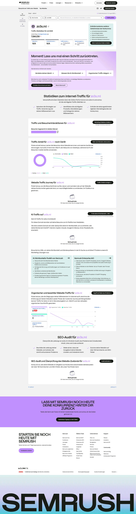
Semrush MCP (79, 437)
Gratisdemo (65, 446)
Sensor (78, 458)
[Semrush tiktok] (22, 468)
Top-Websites (79, 453)
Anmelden (99, 3)
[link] (28, 8)
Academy (106, 440)
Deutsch (114, 471)
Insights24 (78, 446)
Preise (51, 3)
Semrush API (107, 442)
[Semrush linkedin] (19, 468)
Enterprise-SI (79, 444)
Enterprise (78, 3)
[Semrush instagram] (20, 468)
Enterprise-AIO (80, 442)
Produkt (44, 3)
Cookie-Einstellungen (99, 471)
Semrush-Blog (107, 451)
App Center (79, 451)
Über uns (92, 437)
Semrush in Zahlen (67, 453)
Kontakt (92, 457)
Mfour (77, 449)
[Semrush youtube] (24, 468)
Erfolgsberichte (66, 451)
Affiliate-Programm (67, 455)
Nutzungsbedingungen (83, 471)
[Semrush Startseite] (24, 3)
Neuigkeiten (93, 442)
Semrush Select (94, 449)
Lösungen (58, 3)
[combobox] (79, 17)
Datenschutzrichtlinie (68, 471)
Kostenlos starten (111, 3)
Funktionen (65, 440)
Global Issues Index (95, 451)
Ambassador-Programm (110, 456)
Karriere (92, 444)
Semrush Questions (95, 440)
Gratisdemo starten (26, 450)
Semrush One (66, 437)
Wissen (105, 437)
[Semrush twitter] (27, 468)
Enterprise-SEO (80, 440)
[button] (97, 8)
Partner (92, 446)
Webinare (106, 453)
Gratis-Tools (79, 455)
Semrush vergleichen (68, 449)
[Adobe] (21, 471)
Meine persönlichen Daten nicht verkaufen (95, 454)
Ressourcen (68, 3)
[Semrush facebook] (26, 468)
